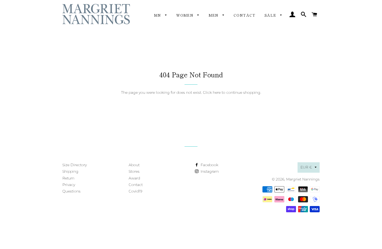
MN (158, 15)
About (134, 165)
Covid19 (135, 191)
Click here (212, 92)
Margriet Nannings (303, 179)
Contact (245, 15)
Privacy (68, 184)
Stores (134, 171)
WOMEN (185, 15)
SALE (271, 15)
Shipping (70, 171)
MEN (214, 15)
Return (68, 178)
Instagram (209, 171)
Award (134, 178)
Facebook (209, 165)
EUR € (306, 167)
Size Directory (74, 165)
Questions (71, 191)
